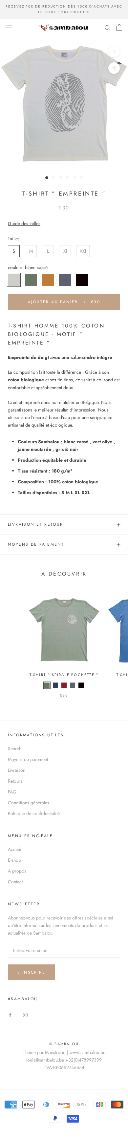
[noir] (81, 685)
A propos (17, 871)
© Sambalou (64, 1043)
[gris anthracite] (72, 685)
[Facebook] (10, 1015)
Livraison (16, 770)
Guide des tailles (24, 223)
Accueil (15, 849)
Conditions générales (28, 802)
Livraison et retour (35, 524)
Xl (65, 251)
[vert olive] (47, 685)
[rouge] (64, 685)
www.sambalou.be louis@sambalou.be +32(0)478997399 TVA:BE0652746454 (65, 1060)
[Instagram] (25, 1015)
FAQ (12, 792)
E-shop (14, 860)
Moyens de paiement (36, 544)
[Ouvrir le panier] (119, 27)
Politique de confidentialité (34, 813)
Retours (15, 781)
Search (14, 748)
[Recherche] (108, 27)
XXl (83, 251)
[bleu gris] (55, 685)
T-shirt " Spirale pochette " (64, 674)
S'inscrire (31, 972)
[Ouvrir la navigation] (9, 27)
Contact (15, 881)
